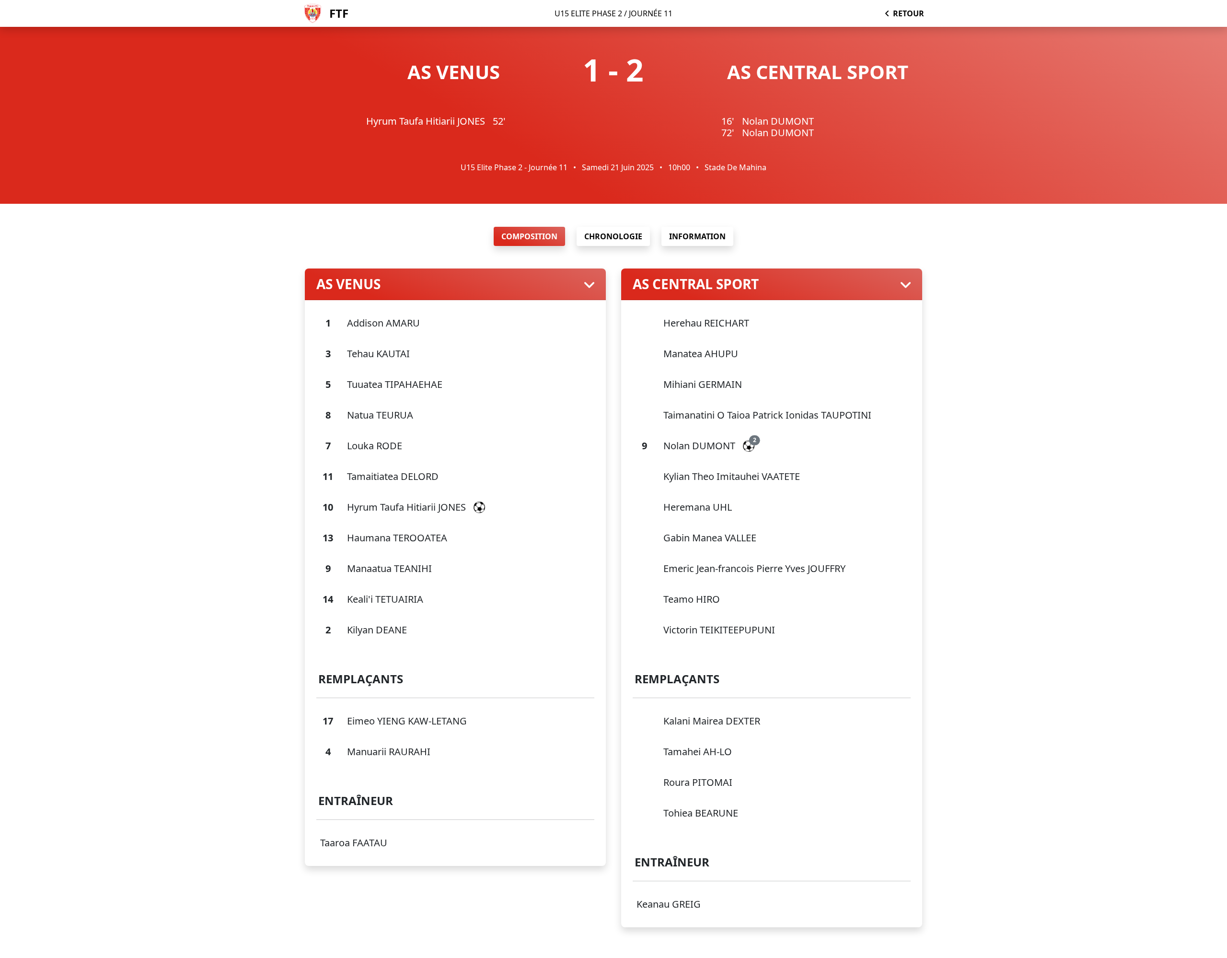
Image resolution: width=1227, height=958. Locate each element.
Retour (908, 13)
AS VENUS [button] (348, 284)
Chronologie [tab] (613, 236)
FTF (338, 13)
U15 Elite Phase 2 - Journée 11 (514, 167)
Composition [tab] (529, 236)
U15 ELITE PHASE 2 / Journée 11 (613, 13)
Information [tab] (697, 236)
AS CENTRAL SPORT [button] (696, 284)
